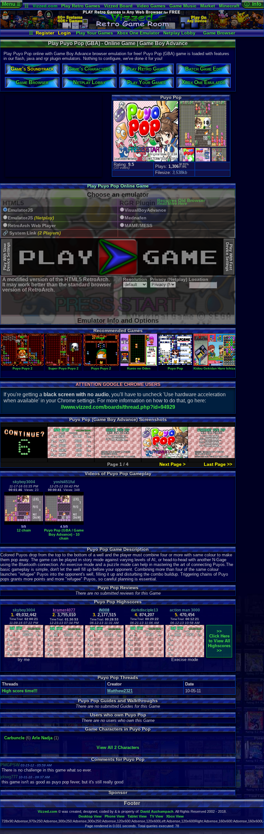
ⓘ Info (252, 4)
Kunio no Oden (138, 368)
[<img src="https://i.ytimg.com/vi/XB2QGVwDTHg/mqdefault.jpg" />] (23, 523)
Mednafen (135, 218)
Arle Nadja (42, 737)
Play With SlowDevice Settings (7, 256)
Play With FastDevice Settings (229, 256)
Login (64, 32)
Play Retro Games (80, 5)
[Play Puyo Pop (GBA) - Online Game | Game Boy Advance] (132, 27)
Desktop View (90, 816)
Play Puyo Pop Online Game (118, 185)
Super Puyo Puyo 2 (63, 368)
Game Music (182, 5)
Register (45, 32)
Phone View (115, 816)
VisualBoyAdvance (145, 210)
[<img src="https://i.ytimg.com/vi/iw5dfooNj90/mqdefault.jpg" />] (64, 523)
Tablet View (137, 816)
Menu (11, 4)
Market (207, 5)
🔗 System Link (32, 233)
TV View (156, 816)
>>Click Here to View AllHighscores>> (219, 641)
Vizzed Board (118, 5)
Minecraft (229, 5)
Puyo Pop (175, 368)
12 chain (24, 530)
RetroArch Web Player (32, 225)
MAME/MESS (138, 225)
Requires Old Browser (181, 202)
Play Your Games (94, 32)
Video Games (151, 5)
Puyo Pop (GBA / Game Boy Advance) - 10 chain (64, 534)
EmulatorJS (20, 210)
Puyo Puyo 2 (23, 368)
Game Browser (219, 32)
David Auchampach (157, 811)
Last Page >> (218, 464)
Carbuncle (14, 737)
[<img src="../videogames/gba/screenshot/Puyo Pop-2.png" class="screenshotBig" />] (202, 146)
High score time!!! (19, 690)
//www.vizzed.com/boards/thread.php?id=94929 (118, 407)
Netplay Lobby (179, 32)
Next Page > (172, 464)
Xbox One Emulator (138, 32)
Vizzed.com (45, 5)
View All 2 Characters (118, 747)
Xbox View (175, 816)
